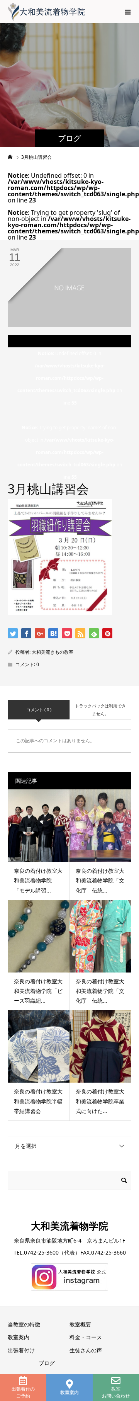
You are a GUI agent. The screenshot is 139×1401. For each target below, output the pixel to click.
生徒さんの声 (86, 1350)
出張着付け (21, 1350)
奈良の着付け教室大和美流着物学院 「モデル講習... (38, 880)
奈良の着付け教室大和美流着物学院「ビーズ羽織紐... (38, 991)
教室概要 (80, 1324)
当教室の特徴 (24, 1324)
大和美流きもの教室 (52, 652)
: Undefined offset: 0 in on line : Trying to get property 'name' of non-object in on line (69, 415)
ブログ (47, 1363)
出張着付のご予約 (23, 1392)
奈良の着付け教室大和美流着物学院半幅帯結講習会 (38, 1101)
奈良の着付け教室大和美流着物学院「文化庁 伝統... (100, 880)
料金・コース (86, 1337)
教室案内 (69, 1392)
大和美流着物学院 (69, 1225)
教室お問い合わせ (116, 1392)
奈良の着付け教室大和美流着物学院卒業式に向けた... (100, 1101)
